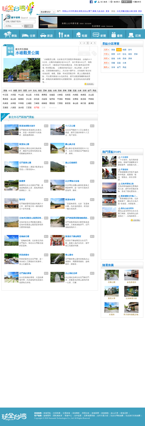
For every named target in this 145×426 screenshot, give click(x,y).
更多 (107, 11)
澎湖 (135, 11)
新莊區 (68, 103)
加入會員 (103, 2)
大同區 (13, 95)
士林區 (60, 95)
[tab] (80, 43)
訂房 (134, 34)
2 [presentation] (84, 43)
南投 (130, 54)
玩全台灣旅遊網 (18, 8)
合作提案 (78, 416)
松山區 (29, 95)
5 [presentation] (94, 43)
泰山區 (75, 103)
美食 (63, 34)
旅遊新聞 (95, 413)
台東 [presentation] (79, 90)
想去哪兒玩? (46, 12)
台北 (119, 11)
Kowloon (52, 107)
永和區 (13, 103)
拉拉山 (85, 11)
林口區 (83, 103)
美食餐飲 (76, 413)
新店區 (83, 99)
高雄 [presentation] (60, 90)
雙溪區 (68, 99)
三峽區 (36, 103)
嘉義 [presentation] (50, 90)
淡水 (103, 11)
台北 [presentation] (10, 90)
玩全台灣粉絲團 (116, 416)
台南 (119, 58)
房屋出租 (85, 413)
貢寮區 (75, 99)
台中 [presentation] (30, 90)
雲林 (136, 54)
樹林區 (44, 103)
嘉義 (113, 58)
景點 (10, 34)
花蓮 (127, 11)
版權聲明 (47, 416)
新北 (46, 126)
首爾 (43, 107)
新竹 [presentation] (20, 90)
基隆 (113, 50)
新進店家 (124, 413)
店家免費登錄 (89, 416)
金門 (119, 67)
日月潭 (71, 11)
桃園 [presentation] (15, 90)
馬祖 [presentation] (94, 90)
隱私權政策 (57, 416)
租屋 (81, 34)
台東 (131, 11)
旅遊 (46, 34)
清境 (80, 11)
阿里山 (65, 11)
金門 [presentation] (89, 90)
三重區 (60, 103)
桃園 (124, 50)
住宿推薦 (56, 413)
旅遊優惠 (105, 413)
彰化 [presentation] (35, 90)
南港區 (83, 95)
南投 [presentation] (40, 90)
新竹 (130, 50)
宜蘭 (123, 11)
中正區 (5, 95)
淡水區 (21, 107)
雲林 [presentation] (45, 90)
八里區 (13, 107)
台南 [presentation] (55, 90)
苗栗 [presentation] (25, 90)
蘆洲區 (91, 103)
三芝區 (29, 107)
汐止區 (29, 99)
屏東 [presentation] (65, 90)
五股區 (5, 107)
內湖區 (75, 95)
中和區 (21, 103)
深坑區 (36, 99)
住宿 (28, 34)
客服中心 (68, 416)
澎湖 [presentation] (84, 90)
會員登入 (117, 2)
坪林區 (91, 99)
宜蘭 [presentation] (70, 90)
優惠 (117, 34)
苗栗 (113, 54)
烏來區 (5, 103)
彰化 (124, 54)
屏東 (130, 58)
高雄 (124, 58)
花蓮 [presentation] (74, 90)
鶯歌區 (52, 103)
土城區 (29, 103)
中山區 (21, 95)
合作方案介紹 (102, 416)
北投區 (68, 95)
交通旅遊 (66, 413)
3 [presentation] (87, 43)
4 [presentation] (91, 43)
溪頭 (76, 11)
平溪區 (60, 99)
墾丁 (90, 11)
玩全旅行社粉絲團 (133, 416)
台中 (119, 54)
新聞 (99, 34)
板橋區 (21, 99)
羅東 (94, 11)
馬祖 (124, 67)
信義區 (52, 95)
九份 (98, 11)
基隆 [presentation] (5, 90)
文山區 (91, 95)
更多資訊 (90, 84)
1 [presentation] (80, 43)
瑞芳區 (52, 99)
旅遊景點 (47, 413)
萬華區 (44, 95)
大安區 (36, 95)
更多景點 (136, 220)
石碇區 (44, 99)
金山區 (13, 99)
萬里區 (5, 99)
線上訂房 (114, 413)
